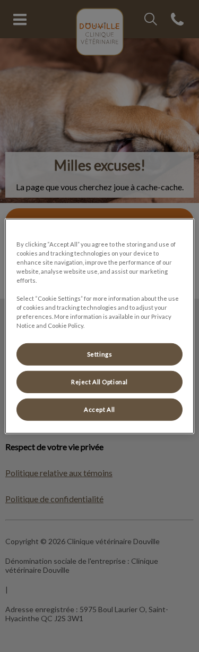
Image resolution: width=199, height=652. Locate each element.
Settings (100, 354)
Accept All (99, 409)
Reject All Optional (99, 381)
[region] (99, 326)
